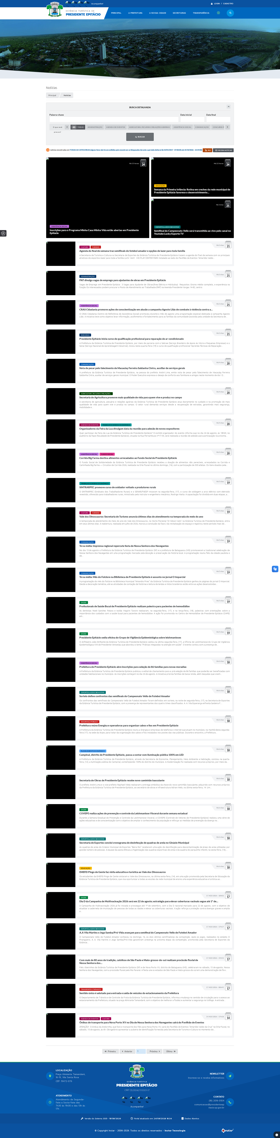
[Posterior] (227, 127)
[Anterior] (67, 127)
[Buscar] (230, 13)
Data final (211, 114)
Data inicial (186, 114)
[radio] (77, 127)
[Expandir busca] (229, 107)
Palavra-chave (56, 114)
